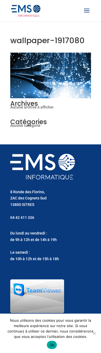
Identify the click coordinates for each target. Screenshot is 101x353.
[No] (94, 333)
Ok (52, 345)
